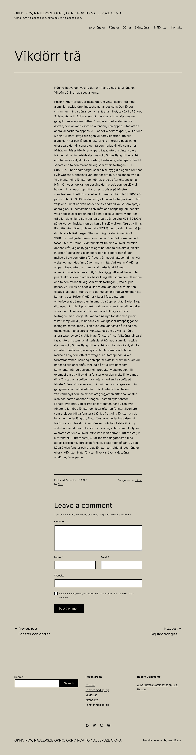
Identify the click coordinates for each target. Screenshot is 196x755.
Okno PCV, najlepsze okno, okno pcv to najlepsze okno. (68, 13)
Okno (60, 484)
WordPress (174, 740)
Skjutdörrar (142, 27)
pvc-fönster (97, 27)
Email (105, 557)
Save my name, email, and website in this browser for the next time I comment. (96, 595)
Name (58, 557)
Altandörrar (92, 699)
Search (18, 676)
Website (59, 575)
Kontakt (176, 27)
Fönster (114, 27)
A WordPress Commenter (152, 684)
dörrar (138, 480)
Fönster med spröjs (97, 690)
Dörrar (127, 27)
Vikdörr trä (61, 92)
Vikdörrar (91, 694)
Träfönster (161, 27)
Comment (61, 521)
